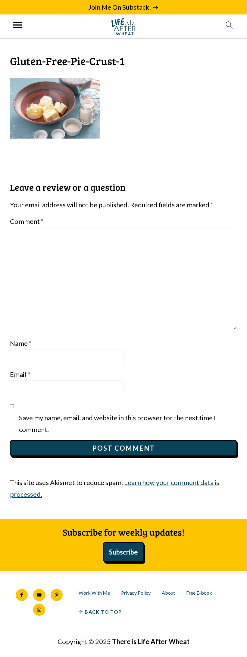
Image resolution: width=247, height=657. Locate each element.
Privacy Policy (136, 593)
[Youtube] (39, 595)
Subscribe (123, 552)
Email (20, 374)
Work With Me (94, 593)
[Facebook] (22, 595)
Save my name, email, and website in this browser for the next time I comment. (117, 424)
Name (21, 343)
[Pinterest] (57, 595)
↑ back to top (100, 612)
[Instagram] (39, 610)
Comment (27, 221)
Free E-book (199, 593)
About (168, 593)
